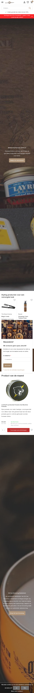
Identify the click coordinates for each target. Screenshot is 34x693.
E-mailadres (7, 355)
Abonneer (8, 365)
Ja (16, 688)
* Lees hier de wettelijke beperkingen (13, 370)
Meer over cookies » (17, 691)
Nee (25, 688)
